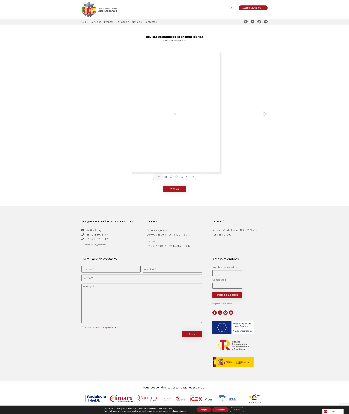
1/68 (158, 176)
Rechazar (220, 409)
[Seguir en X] (252, 21)
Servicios (96, 22)
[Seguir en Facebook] (246, 21)
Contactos (151, 22)
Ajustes (237, 409)
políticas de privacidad (105, 327)
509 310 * (102, 234)
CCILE (84, 22)
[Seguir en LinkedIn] (266, 21)
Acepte (204, 409)
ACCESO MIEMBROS (252, 8)
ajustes (182, 411)
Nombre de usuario (224, 267)
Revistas (174, 188)
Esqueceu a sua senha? (222, 304)
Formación (122, 22)
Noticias (137, 22)
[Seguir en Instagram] (259, 21)
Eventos (108, 22)
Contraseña (219, 279)
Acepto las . (100, 327)
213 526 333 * (100, 239)
